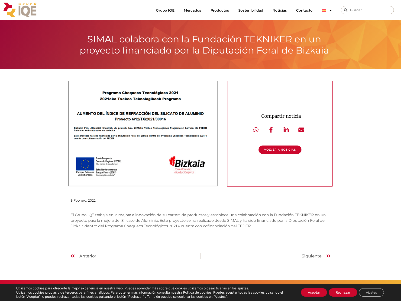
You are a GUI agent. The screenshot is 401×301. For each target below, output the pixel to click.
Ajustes (371, 292)
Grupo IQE (165, 10)
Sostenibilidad (250, 10)
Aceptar (314, 292)
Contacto (304, 10)
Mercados (192, 10)
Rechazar (343, 292)
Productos (219, 10)
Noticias (279, 10)
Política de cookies (197, 292)
